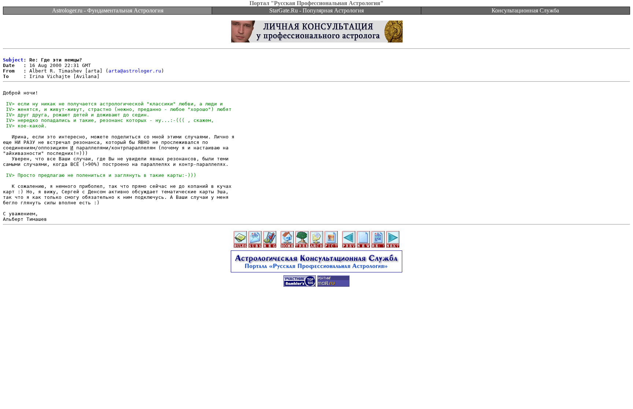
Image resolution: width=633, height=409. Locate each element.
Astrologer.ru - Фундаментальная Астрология (107, 10)
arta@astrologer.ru (134, 71)
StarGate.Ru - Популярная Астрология (316, 10)
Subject (13, 60)
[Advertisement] (316, 308)
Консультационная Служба (525, 10)
